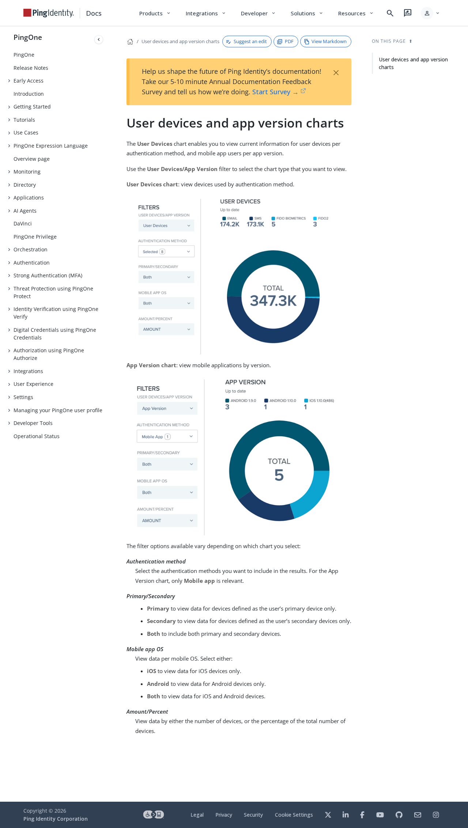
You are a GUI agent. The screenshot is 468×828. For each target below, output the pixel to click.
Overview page (32, 158)
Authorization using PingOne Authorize (49, 354)
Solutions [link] (307, 13)
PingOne (28, 37)
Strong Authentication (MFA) (48, 275)
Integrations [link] (206, 13)
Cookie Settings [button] (294, 814)
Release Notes (31, 67)
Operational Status (37, 436)
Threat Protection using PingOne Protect (53, 292)
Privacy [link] (223, 814)
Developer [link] (258, 13)
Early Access (29, 80)
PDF (289, 41)
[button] (430, 13)
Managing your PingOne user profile (58, 410)
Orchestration (31, 249)
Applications (29, 197)
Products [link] (155, 13)
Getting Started (32, 106)
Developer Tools (33, 422)
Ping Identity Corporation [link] (55, 818)
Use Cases (26, 132)
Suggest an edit (250, 41)
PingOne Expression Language (51, 145)
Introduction (29, 93)
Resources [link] (356, 13)
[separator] (106, 414)
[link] (48, 13)
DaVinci (23, 223)
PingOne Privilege (35, 236)
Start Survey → (275, 91)
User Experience (33, 383)
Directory (25, 184)
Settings (23, 397)
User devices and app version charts (180, 41)
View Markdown (329, 41)
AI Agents (25, 210)
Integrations (28, 371)
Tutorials (24, 119)
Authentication (32, 262)
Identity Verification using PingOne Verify (56, 312)
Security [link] (253, 814)
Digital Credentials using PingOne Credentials (55, 333)
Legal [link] (197, 814)
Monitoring (27, 171)
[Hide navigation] (98, 39)
